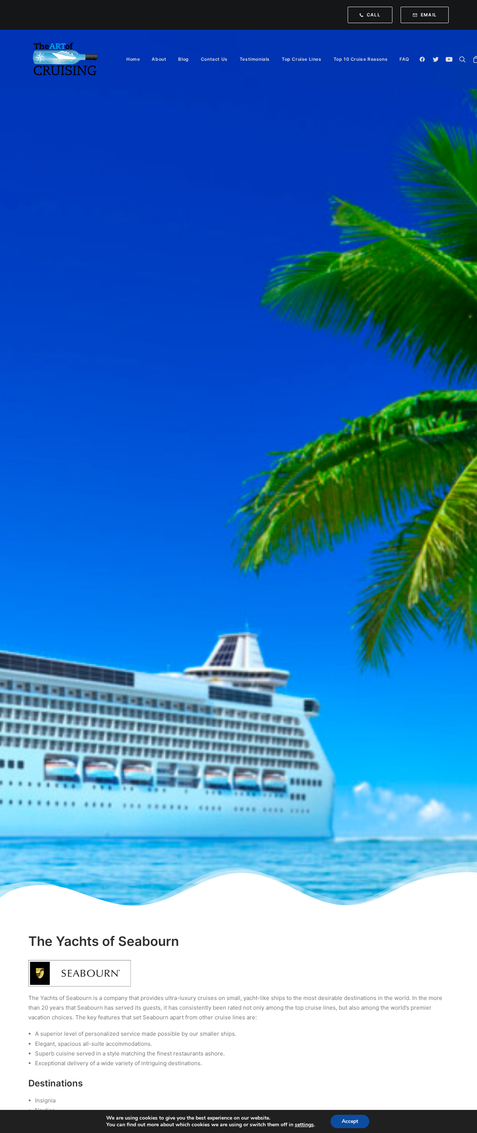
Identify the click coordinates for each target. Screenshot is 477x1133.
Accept (350, 1121)
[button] (424, 59)
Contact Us (214, 59)
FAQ (404, 59)
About (159, 59)
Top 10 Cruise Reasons (361, 59)
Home (133, 59)
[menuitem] (372, 15)
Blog (183, 59)
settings (304, 1124)
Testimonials (255, 59)
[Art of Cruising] (65, 59)
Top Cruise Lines (302, 59)
